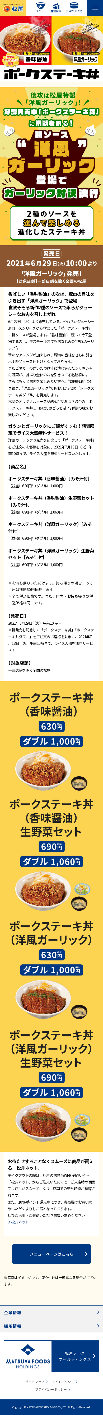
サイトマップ (34, 1381)
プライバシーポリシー (51, 1389)
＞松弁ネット (18, 1221)
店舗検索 (56, 10)
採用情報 (12, 1326)
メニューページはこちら (51, 1254)
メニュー (41, 10)
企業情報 (12, 1312)
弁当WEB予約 (74, 10)
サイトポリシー (63, 1381)
